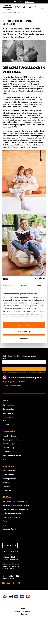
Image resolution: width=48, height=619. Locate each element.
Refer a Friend (8, 474)
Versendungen (8, 443)
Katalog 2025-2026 (11, 517)
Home (4, 13)
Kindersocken (8, 412)
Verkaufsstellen (8, 470)
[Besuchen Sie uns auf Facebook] (3, 583)
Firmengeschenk (9, 478)
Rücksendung (8, 447)
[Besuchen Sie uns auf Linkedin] (8, 583)
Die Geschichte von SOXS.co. (14, 501)
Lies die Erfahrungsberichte (12, 385)
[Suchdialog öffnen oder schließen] (36, 7)
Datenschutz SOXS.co (11, 455)
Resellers (6, 486)
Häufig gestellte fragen (12, 439)
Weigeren (24, 338)
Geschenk (16, 147)
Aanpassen (22, 332)
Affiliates (6, 482)
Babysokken (7, 416)
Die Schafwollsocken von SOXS (15, 505)
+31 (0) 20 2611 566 (10, 576)
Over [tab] (39, 285)
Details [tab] (24, 285)
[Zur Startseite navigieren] (7, 7)
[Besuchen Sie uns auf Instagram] (18, 583)
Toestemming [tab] (8, 285)
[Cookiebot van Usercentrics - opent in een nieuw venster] (35, 278)
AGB (4, 459)
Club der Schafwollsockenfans (15, 509)
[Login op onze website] (30, 7)
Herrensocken (8, 409)
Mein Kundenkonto (10, 435)
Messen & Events (9, 529)
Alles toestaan (24, 325)
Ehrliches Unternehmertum (13, 513)
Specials (5, 424)
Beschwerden (8, 451)
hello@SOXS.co (8, 578)
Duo (4, 420)
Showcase (6, 490)
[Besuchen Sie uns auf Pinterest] (13, 583)
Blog (4, 525)
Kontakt (5, 521)
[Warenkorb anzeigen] (24, 7)
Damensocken (8, 405)
